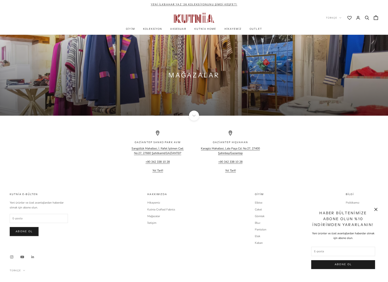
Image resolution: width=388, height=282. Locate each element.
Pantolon (260, 229)
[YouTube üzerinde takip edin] (22, 257)
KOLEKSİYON (152, 28)
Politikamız (352, 203)
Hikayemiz (153, 203)
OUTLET (256, 28)
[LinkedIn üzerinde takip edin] (33, 257)
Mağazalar (153, 216)
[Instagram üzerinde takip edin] (12, 257)
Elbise (258, 203)
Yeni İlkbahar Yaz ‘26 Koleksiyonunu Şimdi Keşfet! (194, 4)
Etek (257, 236)
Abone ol (24, 231)
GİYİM (130, 28)
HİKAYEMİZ (233, 28)
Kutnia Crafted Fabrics (161, 209)
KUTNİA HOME (205, 28)
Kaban (259, 243)
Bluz (257, 223)
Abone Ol (343, 264)
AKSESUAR (178, 28)
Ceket (258, 209)
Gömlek (260, 216)
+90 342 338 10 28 (158, 162)
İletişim (151, 223)
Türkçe (331, 17)
